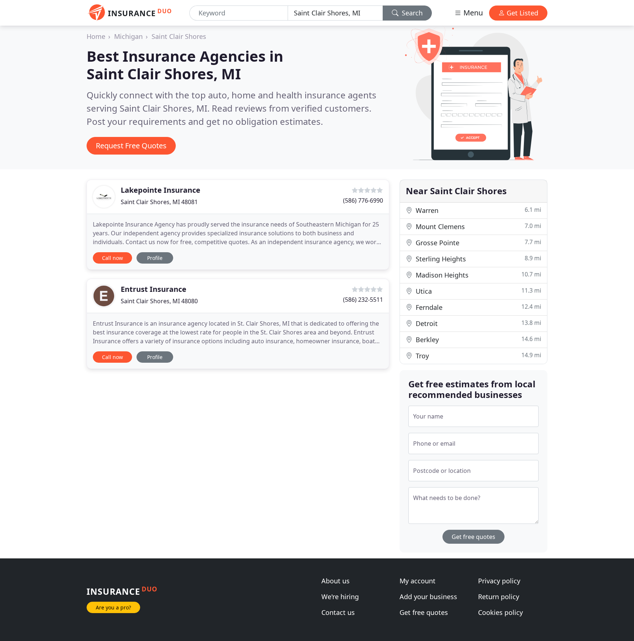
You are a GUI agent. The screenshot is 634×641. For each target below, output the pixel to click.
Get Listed (521, 12)
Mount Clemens (477, 226)
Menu (472, 13)
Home (96, 36)
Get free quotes (473, 537)
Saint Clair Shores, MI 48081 (159, 202)
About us (335, 580)
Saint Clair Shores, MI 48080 (159, 301)
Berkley (477, 339)
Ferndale (477, 307)
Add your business (428, 596)
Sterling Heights (477, 258)
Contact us (338, 612)
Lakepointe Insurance (160, 190)
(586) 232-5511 (363, 300)
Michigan (128, 36)
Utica (477, 291)
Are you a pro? (113, 607)
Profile (155, 257)
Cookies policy (500, 612)
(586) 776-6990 (363, 200)
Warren (477, 210)
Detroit (477, 323)
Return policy (498, 596)
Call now (112, 257)
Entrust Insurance (153, 289)
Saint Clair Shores (179, 36)
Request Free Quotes (131, 146)
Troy (477, 355)
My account (418, 580)
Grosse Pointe (477, 242)
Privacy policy (499, 580)
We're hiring (340, 596)
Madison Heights (477, 274)
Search (411, 12)
